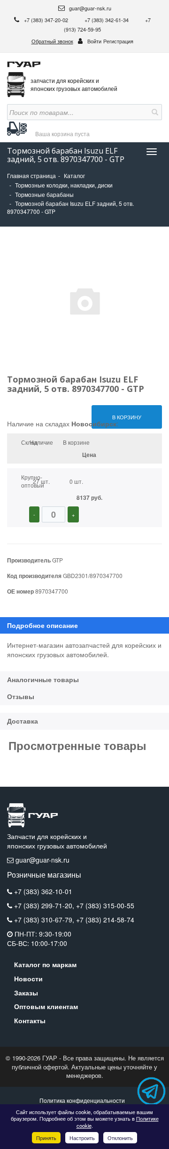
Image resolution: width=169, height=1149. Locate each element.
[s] (154, 112)
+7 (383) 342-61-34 (107, 20)
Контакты (30, 1020)
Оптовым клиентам (46, 1006)
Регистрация (118, 41)
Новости (28, 978)
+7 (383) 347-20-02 (46, 20)
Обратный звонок (52, 41)
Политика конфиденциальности (82, 1100)
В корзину (126, 417)
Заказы (26, 992)
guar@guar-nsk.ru (89, 8)
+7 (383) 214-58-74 (105, 919)
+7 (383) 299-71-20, (45, 905)
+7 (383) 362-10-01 (43, 891)
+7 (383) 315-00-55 (105, 905)
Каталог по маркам (45, 964)
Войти (94, 41)
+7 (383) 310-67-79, (45, 919)
